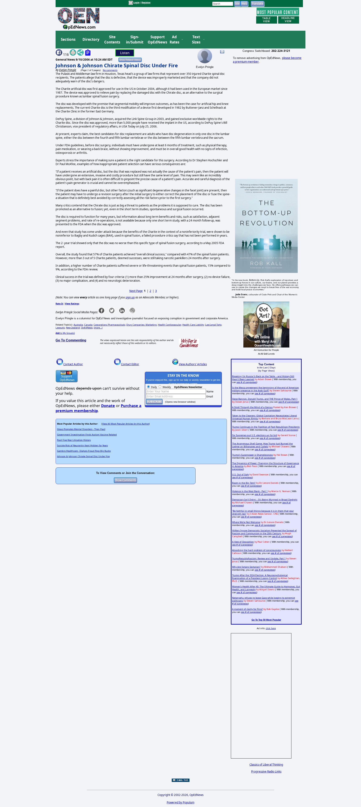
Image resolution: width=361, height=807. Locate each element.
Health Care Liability (193, 324)
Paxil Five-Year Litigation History (74, 440)
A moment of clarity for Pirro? (247, 609)
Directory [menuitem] (91, 39)
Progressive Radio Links (266, 771)
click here (271, 628)
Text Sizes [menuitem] (196, 39)
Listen (125, 53)
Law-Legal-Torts (213, 324)
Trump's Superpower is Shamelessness (252, 454)
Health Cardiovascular (169, 324)
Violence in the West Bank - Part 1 (250, 491)
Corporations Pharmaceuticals (109, 324)
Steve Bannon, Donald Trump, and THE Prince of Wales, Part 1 (264, 398)
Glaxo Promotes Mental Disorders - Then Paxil (81, 429)
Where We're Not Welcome (246, 522)
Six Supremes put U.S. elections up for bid (254, 435)
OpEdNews (87, 327)
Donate (108, 405)
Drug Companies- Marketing (141, 324)
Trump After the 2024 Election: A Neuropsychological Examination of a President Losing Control (260, 577)
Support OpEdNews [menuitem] (156, 39)
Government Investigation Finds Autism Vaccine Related (87, 434)
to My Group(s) (65, 333)
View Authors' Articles (193, 364)
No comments (110, 70)
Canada (88, 324)
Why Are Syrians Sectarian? (246, 566)
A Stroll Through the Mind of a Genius (252, 407)
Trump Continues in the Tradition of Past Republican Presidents (266, 426)
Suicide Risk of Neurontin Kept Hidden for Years (82, 445)
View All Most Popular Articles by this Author (125, 423)
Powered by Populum (180, 802)
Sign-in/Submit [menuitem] (134, 39)
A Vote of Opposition (243, 541)
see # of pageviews (246, 382)
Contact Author (73, 364)
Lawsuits (60, 327)
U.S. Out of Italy (240, 474)
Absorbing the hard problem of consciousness (256, 550)
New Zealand (73, 327)
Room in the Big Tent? (243, 482)
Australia (78, 324)
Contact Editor (130, 364)
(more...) (98, 327)
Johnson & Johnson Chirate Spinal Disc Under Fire (117, 65)
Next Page (136, 291)
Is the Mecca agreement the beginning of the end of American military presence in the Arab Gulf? (265, 389)
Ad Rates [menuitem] (174, 39)
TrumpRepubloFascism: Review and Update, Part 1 (259, 558)
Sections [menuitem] (68, 39)
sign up (130, 297)
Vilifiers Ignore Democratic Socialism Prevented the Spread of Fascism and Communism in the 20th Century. (264, 532)
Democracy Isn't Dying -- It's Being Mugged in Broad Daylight (264, 499)
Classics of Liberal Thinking (266, 764)
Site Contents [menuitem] (112, 39)
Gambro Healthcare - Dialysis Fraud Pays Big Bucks (84, 450)
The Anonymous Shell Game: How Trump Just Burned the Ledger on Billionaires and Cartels (262, 445)
